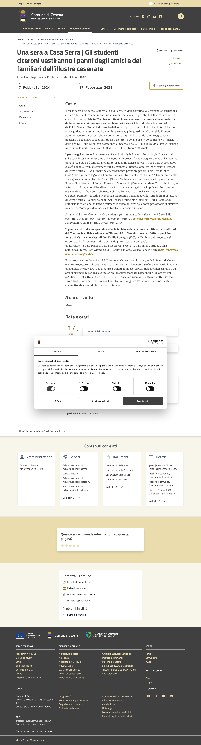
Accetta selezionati (101, 401)
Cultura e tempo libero (70, 673)
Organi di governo (25, 657)
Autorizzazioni (66, 665)
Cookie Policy (108, 704)
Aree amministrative (26, 653)
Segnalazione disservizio (71, 704)
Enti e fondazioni (24, 665)
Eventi (149, 678)
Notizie (149, 653)
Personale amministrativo (28, 677)
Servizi (61, 28)
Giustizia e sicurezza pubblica (116, 653)
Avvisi (149, 661)
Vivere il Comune (80, 28)
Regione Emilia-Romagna (29, 3)
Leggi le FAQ (65, 696)
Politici (19, 673)
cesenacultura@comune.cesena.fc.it (154, 218)
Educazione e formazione (71, 677)
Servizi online (148, 28)
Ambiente (64, 657)
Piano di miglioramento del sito (117, 716)
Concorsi (104, 28)
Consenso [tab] (56, 351)
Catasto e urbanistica (69, 669)
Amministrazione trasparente (117, 696)
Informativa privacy (112, 700)
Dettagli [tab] (100, 351)
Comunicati (151, 657)
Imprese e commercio (112, 657)
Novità (49, 28)
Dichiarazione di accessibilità (116, 712)
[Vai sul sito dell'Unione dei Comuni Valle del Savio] (102, 635)
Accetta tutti (143, 401)
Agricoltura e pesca (68, 653)
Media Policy (22, 740)
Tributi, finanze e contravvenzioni (119, 669)
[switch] (84, 388)
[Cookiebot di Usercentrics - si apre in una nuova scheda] (150, 342)
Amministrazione (31, 28)
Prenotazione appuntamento (73, 700)
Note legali (107, 708)
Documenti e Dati (24, 669)
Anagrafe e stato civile (70, 661)
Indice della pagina (28, 97)
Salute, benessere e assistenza (117, 665)
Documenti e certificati (125, 28)
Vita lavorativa (109, 673)
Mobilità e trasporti (111, 661)
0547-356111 (40, 724)
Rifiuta (58, 401)
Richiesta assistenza (69, 708)
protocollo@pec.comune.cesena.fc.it (33, 720)
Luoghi (149, 682)
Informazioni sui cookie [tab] (144, 351)
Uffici (18, 661)
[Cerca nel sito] (181, 16)
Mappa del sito (37, 740)
